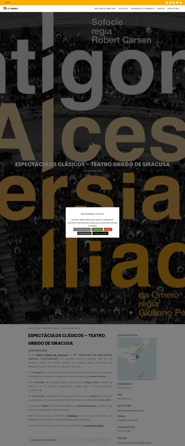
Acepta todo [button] (97, 229)
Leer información (84, 233)
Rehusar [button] (108, 229)
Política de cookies (100, 233)
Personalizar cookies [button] (82, 229)
